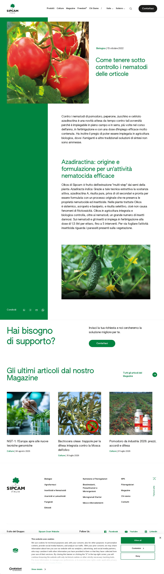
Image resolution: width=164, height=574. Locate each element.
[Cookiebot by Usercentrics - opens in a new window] (15, 569)
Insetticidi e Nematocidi (55, 491)
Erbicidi (47, 508)
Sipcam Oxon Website (49, 532)
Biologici (48, 479)
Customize (136, 548)
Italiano (119, 8)
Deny (138, 556)
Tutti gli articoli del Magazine (132, 374)
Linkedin (153, 532)
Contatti (125, 502)
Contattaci (102, 343)
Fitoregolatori (127, 485)
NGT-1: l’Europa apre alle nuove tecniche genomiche (27, 443)
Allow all (137, 540)
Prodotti (50, 8)
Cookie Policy (55, 563)
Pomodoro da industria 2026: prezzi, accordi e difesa (132, 443)
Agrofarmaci (50, 485)
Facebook (113, 532)
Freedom (82, 8)
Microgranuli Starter (92, 497)
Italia (109, 8)
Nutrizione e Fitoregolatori (95, 479)
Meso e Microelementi (93, 503)
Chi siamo (125, 496)
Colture (60, 8)
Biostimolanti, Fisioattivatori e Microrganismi (90, 488)
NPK (123, 479)
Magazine (70, 8)
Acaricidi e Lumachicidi (55, 496)
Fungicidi (48, 502)
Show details (36, 569)
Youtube (134, 532)
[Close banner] (160, 538)
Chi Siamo (94, 8)
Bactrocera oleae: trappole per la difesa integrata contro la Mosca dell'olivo (79, 445)
